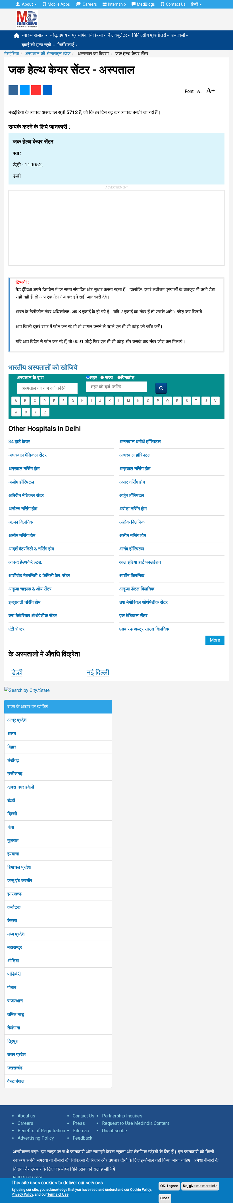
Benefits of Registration (41, 1130)
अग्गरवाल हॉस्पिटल (135, 455)
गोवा (10, 827)
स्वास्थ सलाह (33, 35)
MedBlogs (146, 4)
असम (11, 733)
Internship (117, 4)
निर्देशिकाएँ (66, 44)
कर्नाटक (13, 907)
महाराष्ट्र (14, 947)
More (215, 640)
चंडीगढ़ (13, 760)
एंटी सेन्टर (16, 629)
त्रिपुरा (12, 1041)
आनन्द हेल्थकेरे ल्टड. (25, 562)
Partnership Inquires (122, 1116)
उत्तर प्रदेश (16, 1054)
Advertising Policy (36, 1138)
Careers (90, 4)
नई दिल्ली (98, 673)
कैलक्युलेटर (117, 35)
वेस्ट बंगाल (15, 1081)
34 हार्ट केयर (19, 441)
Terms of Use (57, 1194)
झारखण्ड (14, 894)
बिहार (11, 747)
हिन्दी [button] (195, 4)
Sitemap (81, 1130)
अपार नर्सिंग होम (132, 482)
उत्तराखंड (14, 1068)
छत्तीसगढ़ (14, 773)
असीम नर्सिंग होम (22, 535)
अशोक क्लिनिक (132, 522)
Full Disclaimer (27, 1177)
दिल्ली (12, 813)
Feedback (82, 1138)
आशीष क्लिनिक (131, 575)
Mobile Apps (59, 4)
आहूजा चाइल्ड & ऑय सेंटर (30, 589)
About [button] (27, 4)
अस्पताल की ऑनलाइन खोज (47, 53)
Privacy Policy (22, 1194)
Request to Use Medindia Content (135, 1123)
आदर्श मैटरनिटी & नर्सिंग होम (31, 548)
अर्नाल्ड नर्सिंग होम (23, 508)
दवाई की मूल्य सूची (37, 44)
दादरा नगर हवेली (20, 787)
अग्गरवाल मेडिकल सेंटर (28, 455)
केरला (12, 920)
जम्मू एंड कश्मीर (19, 880)
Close (165, 1198)
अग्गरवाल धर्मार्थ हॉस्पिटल (140, 441)
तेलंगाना (13, 1027)
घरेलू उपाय (58, 35)
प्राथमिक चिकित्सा (87, 35)
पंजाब (11, 987)
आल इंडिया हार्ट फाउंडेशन (140, 562)
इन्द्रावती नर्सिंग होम (24, 602)
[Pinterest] (36, 90)
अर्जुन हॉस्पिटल (131, 495)
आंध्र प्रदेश (16, 720)
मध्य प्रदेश (15, 934)
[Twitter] (25, 90)
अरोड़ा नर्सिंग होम (133, 508)
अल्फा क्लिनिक (21, 522)
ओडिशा (13, 960)
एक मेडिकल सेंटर (133, 615)
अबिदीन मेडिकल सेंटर (26, 495)
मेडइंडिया (11, 53)
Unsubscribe (114, 1130)
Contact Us (176, 4)
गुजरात (12, 840)
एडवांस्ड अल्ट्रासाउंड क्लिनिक (144, 629)
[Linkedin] (47, 90)
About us (26, 1116)
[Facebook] (13, 90)
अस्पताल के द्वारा (30, 377)
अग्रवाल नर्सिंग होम (24, 468)
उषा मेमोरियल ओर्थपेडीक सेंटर (143, 602)
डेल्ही (16, 673)
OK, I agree (169, 1186)
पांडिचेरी (14, 974)
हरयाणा (13, 853)
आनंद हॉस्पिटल (131, 548)
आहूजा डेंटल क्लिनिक (136, 589)
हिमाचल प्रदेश (19, 867)
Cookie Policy (140, 1190)
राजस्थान (15, 1000)
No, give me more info (200, 1186)
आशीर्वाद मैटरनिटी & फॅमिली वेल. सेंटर (39, 575)
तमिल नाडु (15, 1014)
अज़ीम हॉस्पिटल (21, 482)
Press (79, 1123)
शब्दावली (178, 35)
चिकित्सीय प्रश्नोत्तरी (149, 35)
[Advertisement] (51, 226)
